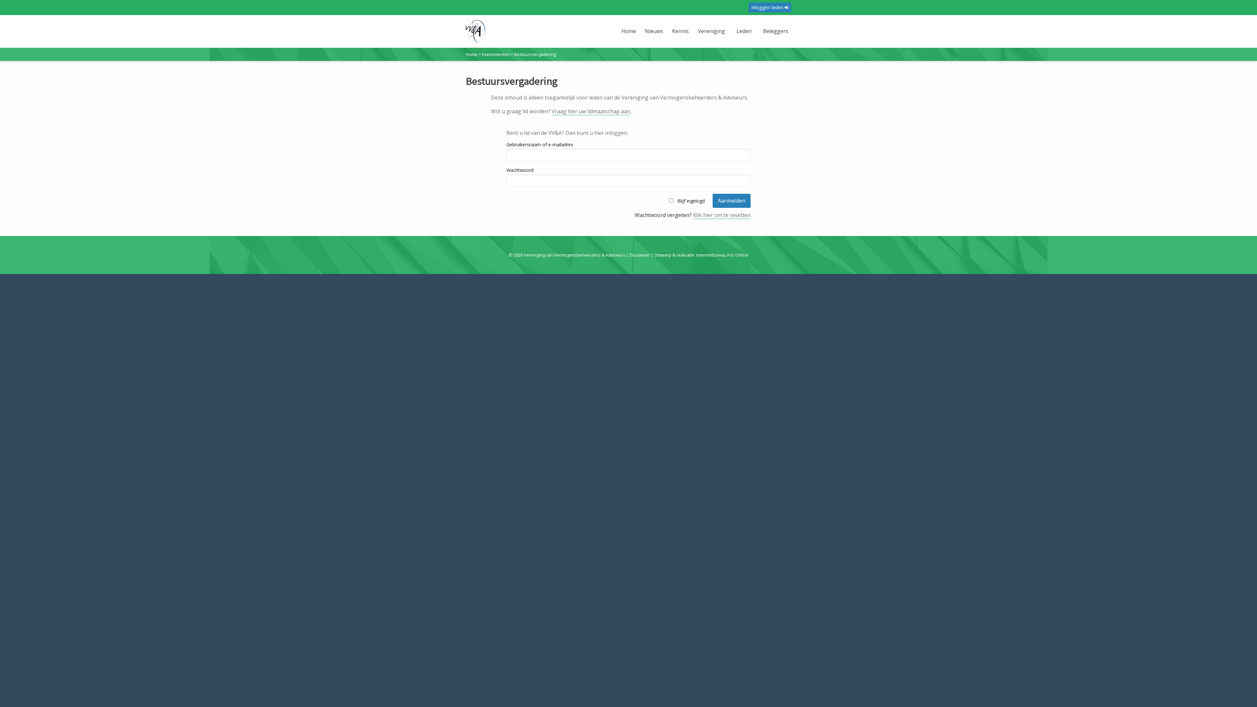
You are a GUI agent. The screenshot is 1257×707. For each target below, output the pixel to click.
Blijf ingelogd (691, 201)
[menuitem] (629, 35)
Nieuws (654, 31)
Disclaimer (639, 255)
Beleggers (775, 31)
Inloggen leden (768, 7)
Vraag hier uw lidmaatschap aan (591, 111)
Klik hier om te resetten (722, 215)
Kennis (680, 31)
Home (628, 31)
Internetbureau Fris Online (722, 255)
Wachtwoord (520, 170)
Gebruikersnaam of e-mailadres (539, 144)
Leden (744, 31)
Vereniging (711, 31)
